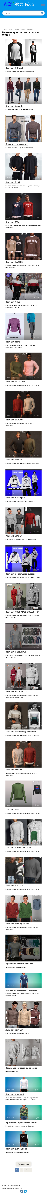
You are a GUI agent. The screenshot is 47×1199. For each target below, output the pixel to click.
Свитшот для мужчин (16, 1149)
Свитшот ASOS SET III (16, 691)
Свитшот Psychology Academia (20, 731)
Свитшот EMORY (13, 769)
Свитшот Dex (12, 809)
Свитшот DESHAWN (15, 381)
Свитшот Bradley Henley (17, 923)
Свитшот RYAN (12, 222)
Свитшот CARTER (14, 885)
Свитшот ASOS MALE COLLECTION (22, 612)
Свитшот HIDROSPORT (16, 652)
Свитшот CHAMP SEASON (18, 847)
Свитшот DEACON (14, 419)
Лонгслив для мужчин (16, 144)
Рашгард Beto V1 (13, 536)
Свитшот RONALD (14, 68)
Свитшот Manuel (13, 342)
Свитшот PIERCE (13, 459)
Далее (28, 1170)
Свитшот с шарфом (15, 497)
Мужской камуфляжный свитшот (22, 1122)
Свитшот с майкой (14, 1094)
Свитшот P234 (12, 182)
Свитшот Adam (13, 302)
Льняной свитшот (14, 1030)
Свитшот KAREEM (14, 262)
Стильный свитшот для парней (21, 1068)
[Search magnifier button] (42, 13)
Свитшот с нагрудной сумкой (20, 574)
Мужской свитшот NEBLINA (19, 963)
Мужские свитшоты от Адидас (21, 990)
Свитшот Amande (14, 106)
